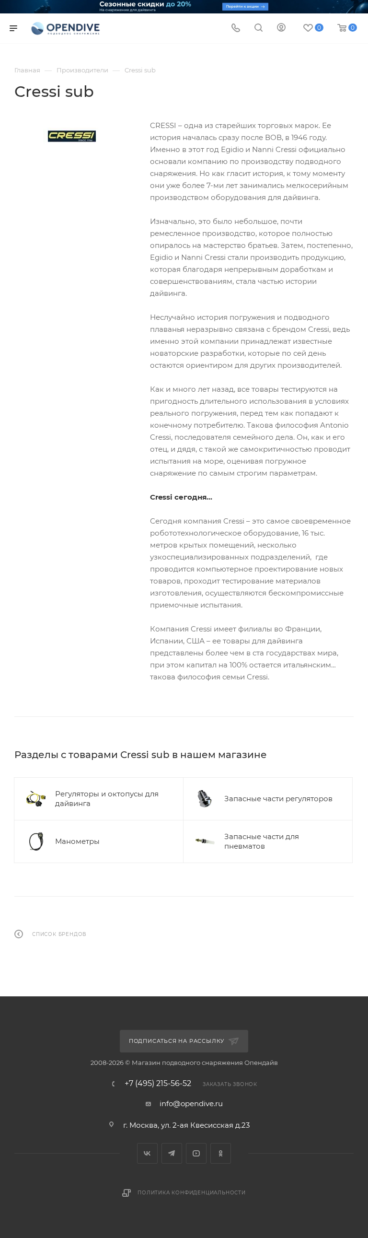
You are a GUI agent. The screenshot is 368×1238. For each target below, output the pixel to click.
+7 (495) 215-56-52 (158, 1083)
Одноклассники (220, 1153)
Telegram (171, 1153)
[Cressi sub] (71, 136)
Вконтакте (147, 1153)
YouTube (196, 1153)
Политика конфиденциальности (192, 1193)
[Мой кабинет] (281, 28)
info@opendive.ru (191, 1103)
